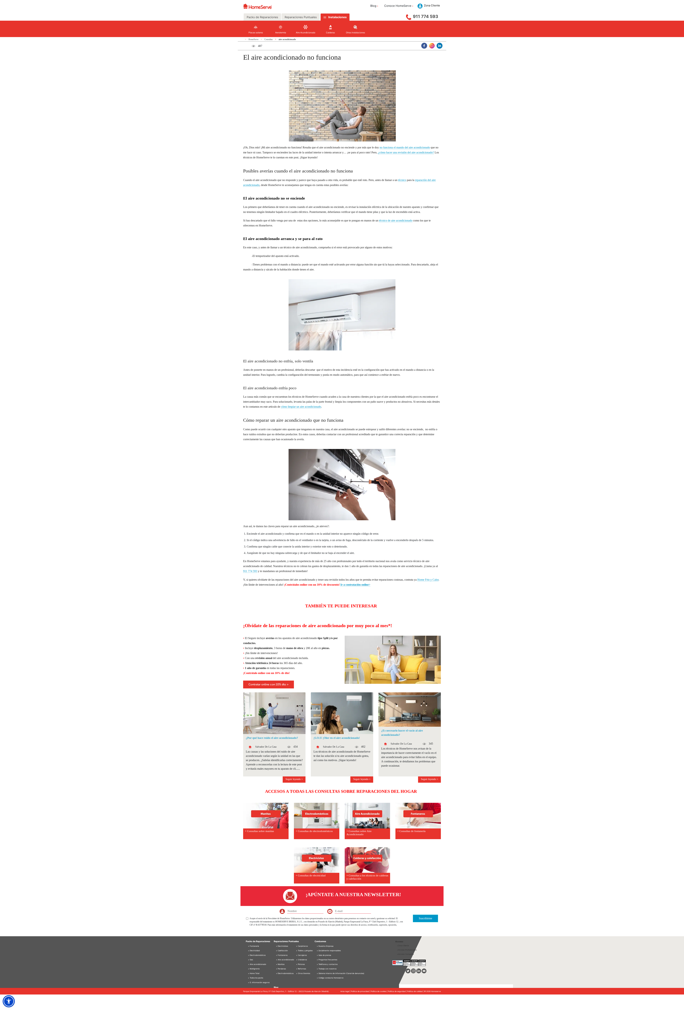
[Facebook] (424, 46)
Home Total (254, 973)
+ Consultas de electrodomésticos (314, 831)
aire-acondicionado (287, 39)
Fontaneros (282, 955)
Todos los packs (256, 978)
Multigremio (254, 969)
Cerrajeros (302, 955)
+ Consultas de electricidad (311, 875)
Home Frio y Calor (428, 579)
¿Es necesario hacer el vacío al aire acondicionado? (402, 732)
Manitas (280, 964)
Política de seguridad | (397, 991)
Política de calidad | (415, 991)
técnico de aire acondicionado (395, 220)
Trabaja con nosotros (327, 969)
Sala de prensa (324, 955)
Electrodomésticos (257, 955)
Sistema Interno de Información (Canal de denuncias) (341, 973)
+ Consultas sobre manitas (259, 831)
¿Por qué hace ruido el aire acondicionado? (272, 737)
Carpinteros (302, 946)
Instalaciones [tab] (337, 17)
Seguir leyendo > (294, 779)
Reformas (301, 969)
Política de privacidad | (361, 991)
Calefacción (282, 950)
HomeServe (253, 39)
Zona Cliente (403, 945)
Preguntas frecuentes (327, 960)
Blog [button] (373, 5)
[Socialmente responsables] (317, 950)
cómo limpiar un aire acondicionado (301, 406)
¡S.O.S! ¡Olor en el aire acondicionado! (337, 737)
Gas (251, 960)
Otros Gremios (303, 973)
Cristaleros (302, 960)
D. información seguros (259, 982)
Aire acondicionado (257, 964)
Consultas (268, 39)
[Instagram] (432, 46)
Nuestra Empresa (325, 946)
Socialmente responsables (329, 950)
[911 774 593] (408, 16)
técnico (402, 180)
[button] (9, 1001)
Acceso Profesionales (407, 950)
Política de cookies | (379, 991)
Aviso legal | (345, 991)
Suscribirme (425, 918)
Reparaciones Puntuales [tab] (301, 17)
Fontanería (254, 946)
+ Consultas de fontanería (411, 831)
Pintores (301, 964)
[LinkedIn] (439, 46)
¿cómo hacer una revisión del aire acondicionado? (406, 152)
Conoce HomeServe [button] (397, 5)
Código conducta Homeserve (330, 978)
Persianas (281, 969)
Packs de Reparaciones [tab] (262, 17)
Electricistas (282, 946)
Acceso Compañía (406, 954)
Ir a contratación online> (355, 584)
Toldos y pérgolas (305, 950)
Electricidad (254, 950)
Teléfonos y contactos (328, 964)
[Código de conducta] (317, 978)
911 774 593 (425, 16)
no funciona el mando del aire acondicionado (405, 147)
